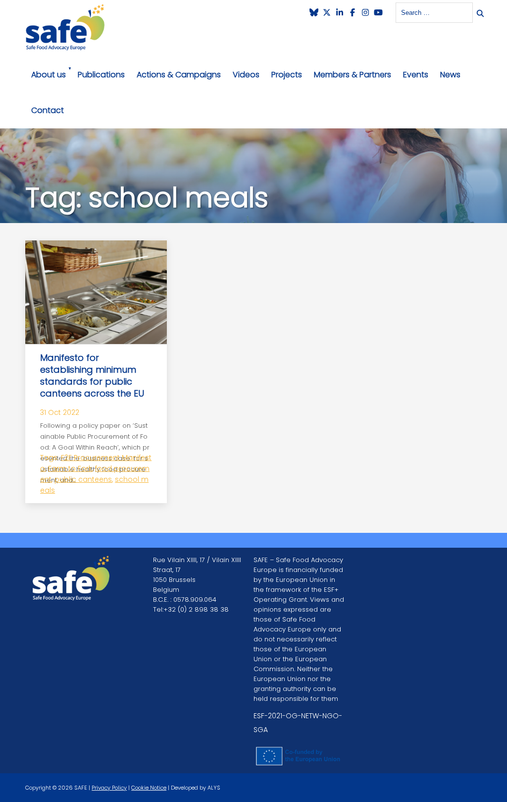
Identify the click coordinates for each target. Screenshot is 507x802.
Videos (246, 74)
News (450, 74)
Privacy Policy (109, 788)
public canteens (83, 479)
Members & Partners (352, 74)
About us (48, 74)
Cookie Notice (148, 788)
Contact (47, 110)
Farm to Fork (70, 468)
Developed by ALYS (195, 788)
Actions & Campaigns (179, 74)
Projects (286, 74)
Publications (101, 74)
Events (415, 74)
